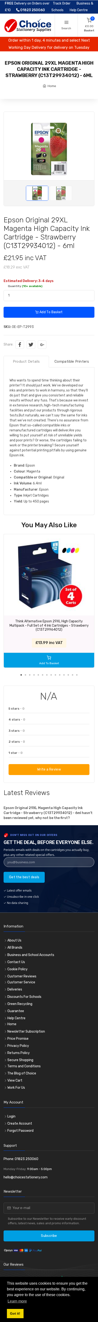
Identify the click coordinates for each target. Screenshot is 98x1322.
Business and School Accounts (30, 955)
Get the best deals (24, 877)
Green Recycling (19, 1004)
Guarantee (15, 1011)
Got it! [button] (15, 1313)
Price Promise (18, 1039)
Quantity (25, 286)
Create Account (19, 1124)
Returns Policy (18, 1053)
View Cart (14, 1080)
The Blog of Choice (21, 1073)
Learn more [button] (17, 1301)
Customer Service (21, 982)
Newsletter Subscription (26, 1031)
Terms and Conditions (24, 1066)
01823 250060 (32, 10)
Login (11, 1116)
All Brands (14, 948)
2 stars (17, 741)
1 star (16, 753)
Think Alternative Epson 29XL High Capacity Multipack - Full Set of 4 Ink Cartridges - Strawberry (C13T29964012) (49, 625)
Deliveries (14, 989)
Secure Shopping (20, 1060)
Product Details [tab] (26, 361)
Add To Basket (51, 312)
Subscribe (49, 1236)
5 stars (16, 708)
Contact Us (16, 962)
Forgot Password (20, 1131)
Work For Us (16, 1088)
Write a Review (49, 769)
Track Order (61, 3)
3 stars (17, 730)
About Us (14, 940)
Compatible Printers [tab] (71, 361)
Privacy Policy (18, 1046)
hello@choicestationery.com (26, 1177)
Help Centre (79, 10)
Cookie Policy (17, 969)
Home (52, 86)
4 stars (17, 719)
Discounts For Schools (24, 997)
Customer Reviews (21, 976)
